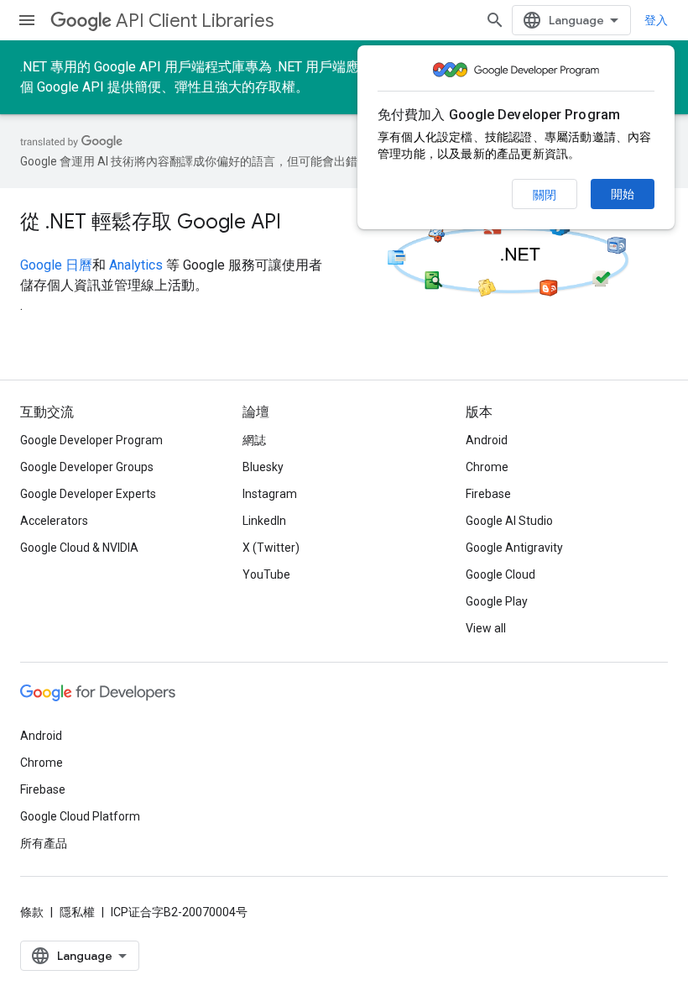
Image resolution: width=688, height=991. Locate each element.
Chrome (487, 467)
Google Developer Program (91, 440)
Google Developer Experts (88, 494)
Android (487, 440)
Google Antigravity (514, 547)
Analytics (136, 265)
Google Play (497, 601)
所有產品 (43, 843)
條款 (32, 912)
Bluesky (263, 467)
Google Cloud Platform (80, 816)
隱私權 (77, 912)
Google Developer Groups (87, 467)
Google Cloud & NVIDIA (79, 547)
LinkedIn (264, 520)
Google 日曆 (56, 265)
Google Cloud (500, 574)
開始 (622, 194)
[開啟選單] (27, 20)
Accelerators (54, 520)
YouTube (266, 574)
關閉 (544, 194)
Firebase (488, 494)
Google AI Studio (509, 520)
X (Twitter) (271, 547)
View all (486, 628)
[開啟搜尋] (495, 20)
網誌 (254, 440)
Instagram (269, 494)
